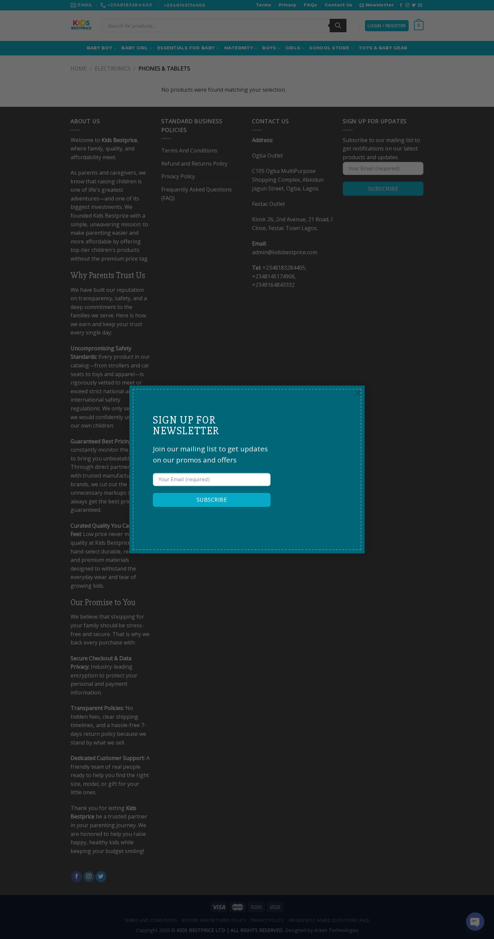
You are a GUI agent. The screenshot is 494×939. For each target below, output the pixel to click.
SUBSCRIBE (212, 500)
